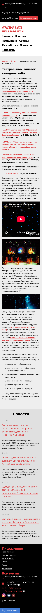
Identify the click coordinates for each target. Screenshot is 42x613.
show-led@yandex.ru (10, 18)
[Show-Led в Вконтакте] (9, 595)
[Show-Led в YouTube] (13, 595)
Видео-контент (8, 558)
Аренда (24, 40)
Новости (20, 36)
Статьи (4, 561)
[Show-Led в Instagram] (4, 595)
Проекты (26, 45)
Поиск (4, 565)
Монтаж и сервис (9, 555)
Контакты (8, 49)
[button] (10, 610)
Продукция (9, 40)
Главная (7, 36)
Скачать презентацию (28, 18)
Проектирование (8, 552)
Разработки (10, 45)
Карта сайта (7, 568)
